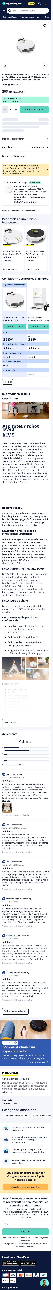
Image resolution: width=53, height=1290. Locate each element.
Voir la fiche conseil (36, 1062)
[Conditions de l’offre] (47, 100)
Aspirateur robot (10, 1103)
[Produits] (3, 11)
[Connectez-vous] (39, 4)
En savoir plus (30, 1246)
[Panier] (46, 4)
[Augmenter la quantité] (15, 109)
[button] (25, 192)
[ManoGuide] (44, 1283)
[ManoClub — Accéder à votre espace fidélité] (31, 4)
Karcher (14, 210)
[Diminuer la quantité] (5, 109)
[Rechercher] (9, 10)
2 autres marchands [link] (27, 210)
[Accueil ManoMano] (14, 4)
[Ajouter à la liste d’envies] (46, 66)
